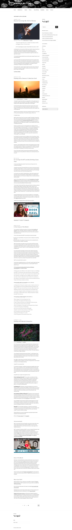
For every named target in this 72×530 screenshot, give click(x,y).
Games (26, 9)
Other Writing (36, 9)
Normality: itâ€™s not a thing (21, 282)
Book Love (44, 51)
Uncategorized (44, 93)
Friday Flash (44, 62)
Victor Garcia (19, 342)
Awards (43, 49)
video (17, 198)
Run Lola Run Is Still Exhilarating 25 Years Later (49, 34)
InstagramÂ (26, 220)
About (47, 9)
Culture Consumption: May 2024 (47, 36)
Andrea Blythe (22, 3)
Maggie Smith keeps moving (19, 493)
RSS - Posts (15, 522)
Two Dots (27, 398)
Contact (51, 9)
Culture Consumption (28, 471)
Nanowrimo (44, 73)
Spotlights (42, 9)
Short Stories (44, 84)
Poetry (30, 9)
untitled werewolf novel (46, 95)
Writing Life (44, 101)
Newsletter (16, 220)
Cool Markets (44, 53)
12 (28, 505)
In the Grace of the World (21, 227)
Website (43, 97)
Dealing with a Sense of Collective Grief (25, 78)
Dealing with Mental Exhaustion (23, 321)
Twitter (21, 220)
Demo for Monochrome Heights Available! (49, 40)
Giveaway (43, 66)
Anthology (44, 46)
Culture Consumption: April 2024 (47, 38)
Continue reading (17, 71)
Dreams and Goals (45, 57)
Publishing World (45, 82)
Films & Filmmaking (45, 60)
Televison (43, 88)
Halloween (44, 68)
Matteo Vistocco (26, 40)
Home (15, 9)
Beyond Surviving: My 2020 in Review (25, 21)
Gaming (43, 64)
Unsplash (31, 40)
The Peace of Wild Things (20, 296)
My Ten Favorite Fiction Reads (25, 435)
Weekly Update (44, 99)
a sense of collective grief (27, 119)
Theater (43, 90)
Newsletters (20, 9)
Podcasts (43, 77)
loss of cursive (32, 491)
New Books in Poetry (45, 75)
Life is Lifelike (44, 71)
